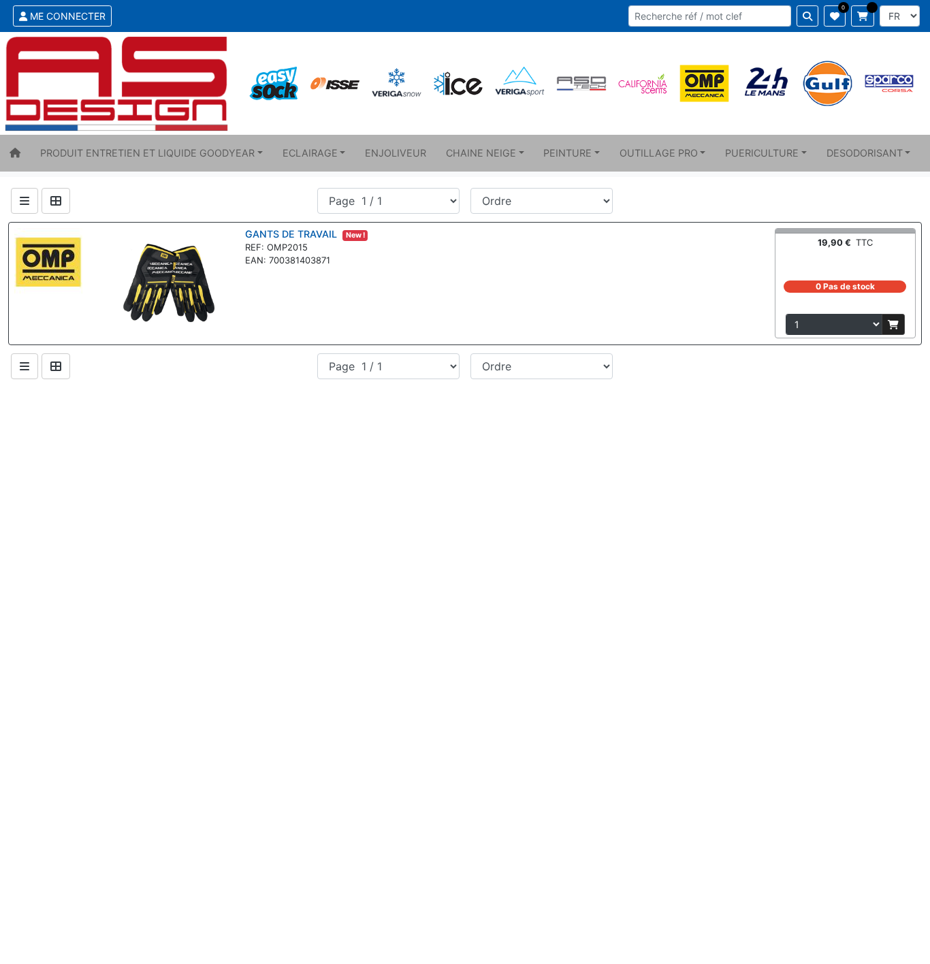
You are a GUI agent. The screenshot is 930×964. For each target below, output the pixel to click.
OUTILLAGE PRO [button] (659, 153)
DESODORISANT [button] (865, 153)
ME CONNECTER (66, 16)
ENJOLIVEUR (395, 153)
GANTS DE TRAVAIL (292, 234)
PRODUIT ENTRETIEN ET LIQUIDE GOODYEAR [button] (147, 153)
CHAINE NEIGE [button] (481, 153)
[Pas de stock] (893, 324)
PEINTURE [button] (567, 153)
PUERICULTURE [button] (762, 153)
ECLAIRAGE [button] (310, 153)
